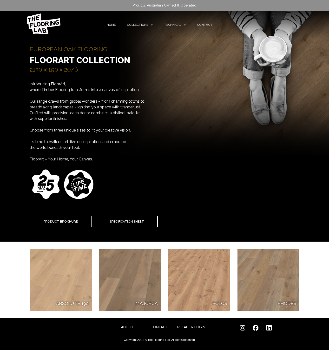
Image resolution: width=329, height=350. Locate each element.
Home (111, 24)
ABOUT (127, 327)
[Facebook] (256, 328)
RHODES (287, 303)
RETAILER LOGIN (191, 327)
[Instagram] (243, 328)
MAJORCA (147, 303)
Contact (205, 24)
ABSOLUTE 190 (72, 303)
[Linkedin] (269, 328)
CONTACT (159, 327)
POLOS (219, 303)
